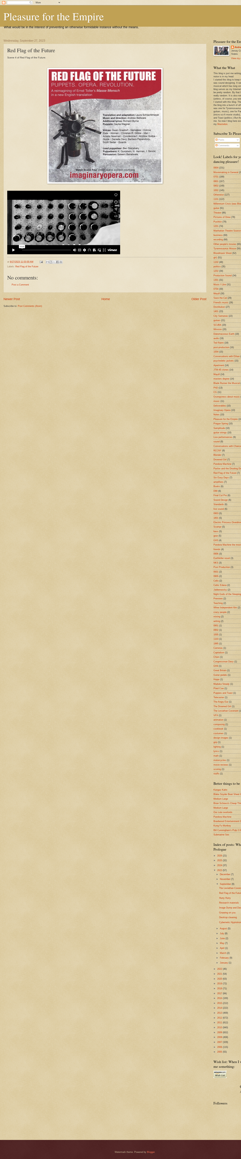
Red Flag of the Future (26, 266)
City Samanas (220, 316)
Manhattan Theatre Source (227, 230)
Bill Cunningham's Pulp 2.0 (227, 830)
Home (105, 299)
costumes (218, 733)
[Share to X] (54, 262)
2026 (220, 855)
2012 (220, 1017)
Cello (216, 580)
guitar (216, 208)
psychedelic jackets (223, 360)
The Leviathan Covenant (225, 710)
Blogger (151, 1152)
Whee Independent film (225, 607)
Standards (218, 504)
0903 (215, 513)
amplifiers (218, 482)
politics (217, 266)
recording (218, 239)
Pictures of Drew (221, 217)
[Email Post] (41, 261)
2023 (220, 870)
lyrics (216, 751)
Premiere (218, 598)
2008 (220, 1037)
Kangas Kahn (220, 789)
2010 (220, 1027)
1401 (215, 311)
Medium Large (220, 798)
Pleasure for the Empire (54, 16)
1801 (215, 518)
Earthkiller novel (221, 558)
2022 (220, 969)
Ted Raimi (218, 342)
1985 (215, 643)
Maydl (216, 374)
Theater (217, 212)
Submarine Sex (221, 834)
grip (215, 742)
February (225, 957)
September (226, 884)
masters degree (221, 378)
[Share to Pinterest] (61, 262)
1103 (215, 639)
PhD (215, 387)
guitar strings (220, 432)
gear (215, 535)
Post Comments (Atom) (30, 306)
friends (216, 549)
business (218, 235)
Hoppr (216, 679)
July (222, 933)
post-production (221, 347)
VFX (215, 715)
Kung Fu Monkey (222, 825)
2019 (220, 983)
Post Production (221, 567)
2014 (220, 1008)
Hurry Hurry (225, 898)
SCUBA (217, 325)
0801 (215, 181)
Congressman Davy (223, 661)
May (222, 943)
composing (219, 724)
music (216, 401)
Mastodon (222, 124)
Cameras (218, 648)
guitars (216, 320)
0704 (215, 289)
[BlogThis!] (51, 262)
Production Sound (222, 275)
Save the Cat (220, 298)
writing (216, 621)
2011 (220, 1022)
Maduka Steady (221, 684)
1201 (215, 226)
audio (216, 338)
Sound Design (220, 500)
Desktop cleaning (228, 917)
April (222, 948)
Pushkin (217, 221)
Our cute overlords (222, 812)
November (225, 879)
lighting (217, 746)
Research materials (229, 902)
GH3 (215, 540)
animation (218, 719)
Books (216, 486)
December (225, 874)
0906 (215, 553)
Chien (216, 657)
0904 (215, 167)
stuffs (216, 773)
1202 (215, 271)
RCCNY (217, 450)
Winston (217, 329)
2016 (220, 998)
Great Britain (219, 670)
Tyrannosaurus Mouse (224, 248)
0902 (215, 630)
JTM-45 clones (221, 369)
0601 (215, 571)
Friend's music (220, 302)
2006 (220, 1047)
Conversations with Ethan (226, 356)
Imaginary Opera (221, 410)
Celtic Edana (220, 585)
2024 (220, 865)
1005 (215, 634)
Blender (217, 455)
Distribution (219, 307)
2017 (220, 993)
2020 (220, 978)
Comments (223, 145)
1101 (215, 199)
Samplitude (219, 428)
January (224, 962)
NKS (215, 562)
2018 (220, 988)
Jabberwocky (220, 589)
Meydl (216, 293)
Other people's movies (224, 244)
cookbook (218, 728)
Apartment (218, 365)
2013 (220, 1013)
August (224, 928)
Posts (221, 140)
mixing (216, 616)
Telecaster (218, 697)
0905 (215, 576)
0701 (215, 176)
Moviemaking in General (225, 172)
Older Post (198, 299)
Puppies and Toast (223, 693)
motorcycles (219, 760)
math (216, 755)
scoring (217, 769)
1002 (215, 190)
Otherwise (218, 194)
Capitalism (218, 652)
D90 (215, 491)
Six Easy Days (221, 477)
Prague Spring (220, 423)
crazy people (220, 612)
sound (216, 441)
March (223, 953)
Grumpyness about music (226, 396)
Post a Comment (20, 284)
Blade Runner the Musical (226, 383)
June (222, 938)
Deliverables (219, 405)
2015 (220, 1003)
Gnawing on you (227, 912)
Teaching (218, 603)
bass (215, 531)
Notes (216, 414)
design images (220, 737)
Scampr (217, 526)
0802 (215, 185)
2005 (220, 1051)
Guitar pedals (220, 675)
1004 (215, 351)
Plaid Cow (218, 688)
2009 (220, 1032)
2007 (220, 1042)
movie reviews (220, 764)
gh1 (215, 257)
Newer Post (12, 299)
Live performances (222, 437)
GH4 (215, 666)
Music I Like (219, 284)
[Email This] (47, 262)
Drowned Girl (220, 459)
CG (215, 392)
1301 (215, 280)
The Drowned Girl (222, 706)
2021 (220, 974)
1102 (215, 262)
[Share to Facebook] (57, 262)
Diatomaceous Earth (223, 334)
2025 (220, 860)
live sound (218, 509)
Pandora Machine (222, 464)
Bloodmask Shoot (222, 253)
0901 (215, 625)
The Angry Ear (220, 701)
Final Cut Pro (220, 495)
